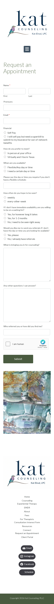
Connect (27, 530)
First (5, 96)
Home (27, 496)
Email (6, 115)
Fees (27, 515)
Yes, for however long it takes (23, 214)
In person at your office (19, 153)
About (27, 511)
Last (30, 96)
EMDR (27, 507)
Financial (7, 128)
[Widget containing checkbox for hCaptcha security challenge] (26, 344)
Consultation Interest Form (27, 522)
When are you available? (14, 163)
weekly (11, 197)
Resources (27, 526)
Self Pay (12, 132)
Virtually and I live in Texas (21, 157)
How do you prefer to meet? (16, 148)
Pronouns (8, 101)
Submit (18, 359)
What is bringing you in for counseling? (21, 245)
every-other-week (17, 201)
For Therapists (27, 519)
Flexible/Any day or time (20, 167)
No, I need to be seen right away (24, 222)
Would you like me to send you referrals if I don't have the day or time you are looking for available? (26, 229)
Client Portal (27, 537)
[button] (27, 49)
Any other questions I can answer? (19, 285)
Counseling (27, 500)
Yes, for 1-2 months (17, 218)
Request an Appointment (27, 533)
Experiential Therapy (27, 503)
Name (6, 85)
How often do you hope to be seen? (20, 193)
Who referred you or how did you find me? (22, 326)
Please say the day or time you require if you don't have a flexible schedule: (26, 178)
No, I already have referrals (21, 238)
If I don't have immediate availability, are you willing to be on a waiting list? (27, 208)
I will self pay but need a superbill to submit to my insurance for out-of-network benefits (25, 139)
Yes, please (13, 235)
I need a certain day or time (21, 171)
